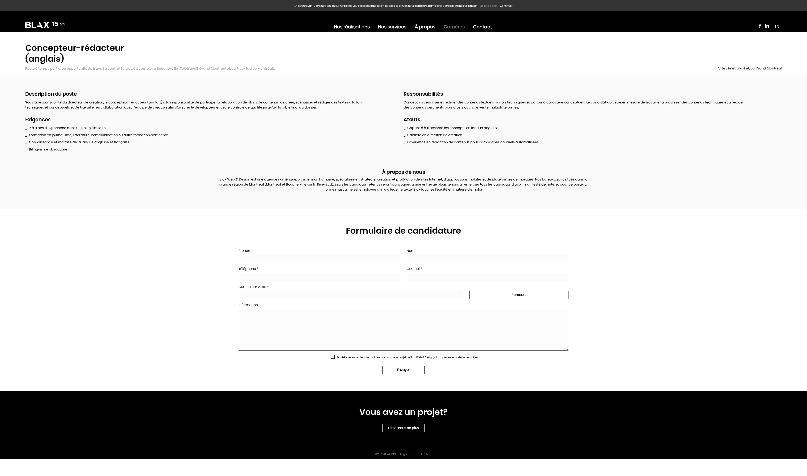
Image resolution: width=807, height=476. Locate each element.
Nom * (412, 250)
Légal (403, 454)
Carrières (454, 27)
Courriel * (414, 269)
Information (248, 305)
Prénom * (246, 250)
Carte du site (420, 454)
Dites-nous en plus (403, 428)
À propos (425, 27)
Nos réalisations (352, 27)
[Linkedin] (767, 26)
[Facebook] (760, 26)
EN (776, 27)
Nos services (392, 27)
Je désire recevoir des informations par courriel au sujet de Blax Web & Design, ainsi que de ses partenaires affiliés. (407, 357)
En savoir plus (488, 6)
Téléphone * (248, 269)
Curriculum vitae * (254, 287)
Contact (482, 27)
